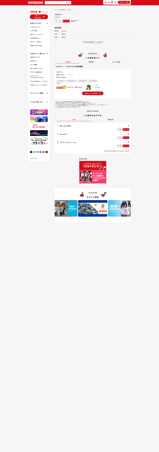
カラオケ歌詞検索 (61, 9)
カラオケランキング (35, 27)
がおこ (97, 85)
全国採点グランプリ (35, 57)
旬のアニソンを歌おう (36, 42)
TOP (55, 9)
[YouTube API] (69, 107)
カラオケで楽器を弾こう (36, 72)
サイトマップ (33, 158)
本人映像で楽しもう (35, 38)
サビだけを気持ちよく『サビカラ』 (39, 81)
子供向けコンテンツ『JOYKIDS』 (39, 85)
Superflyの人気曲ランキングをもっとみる (116, 151)
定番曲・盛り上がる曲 (36, 45)
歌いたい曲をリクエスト (36, 68)
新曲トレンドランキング (36, 34)
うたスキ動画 (33, 64)
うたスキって (44, 12)
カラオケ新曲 (33, 30)
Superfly (68, 9)
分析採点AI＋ (33, 61)
